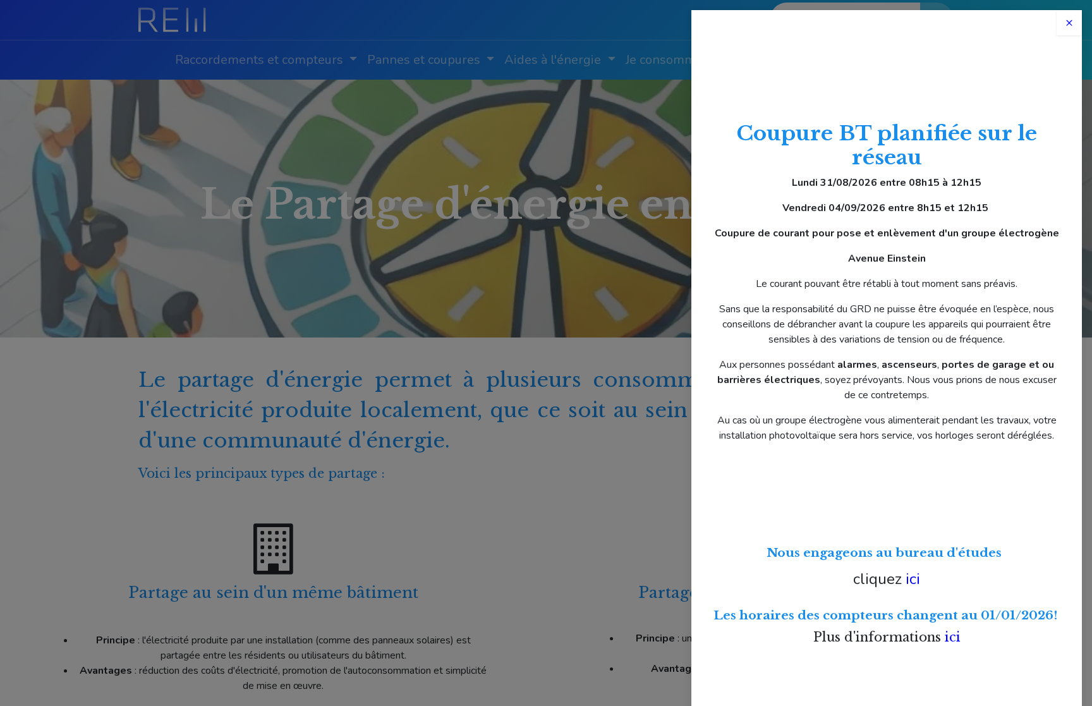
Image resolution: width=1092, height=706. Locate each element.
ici (913, 579)
